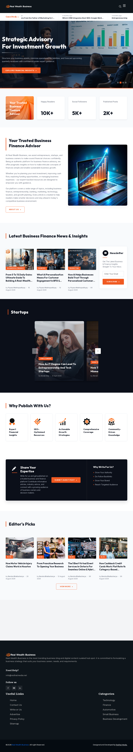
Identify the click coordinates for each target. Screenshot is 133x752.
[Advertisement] (66, 618)
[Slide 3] (123, 82)
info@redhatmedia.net (16, 675)
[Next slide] (98, 351)
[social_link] (8, 688)
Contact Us (16, 705)
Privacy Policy (17, 719)
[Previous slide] (35, 351)
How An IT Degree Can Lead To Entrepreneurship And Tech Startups (57, 367)
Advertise (15, 714)
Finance (107, 705)
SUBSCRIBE (113, 282)
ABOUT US (15, 209)
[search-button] (120, 6)
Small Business (111, 714)
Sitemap (14, 723)
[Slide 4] (126, 82)
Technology (109, 700)
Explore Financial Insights (21, 70)
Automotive (109, 709)
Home (13, 700)
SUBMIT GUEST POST (66, 480)
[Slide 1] (118, 82)
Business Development (115, 719)
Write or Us (16, 709)
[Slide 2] (120, 82)
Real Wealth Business (20, 745)
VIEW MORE (66, 586)
